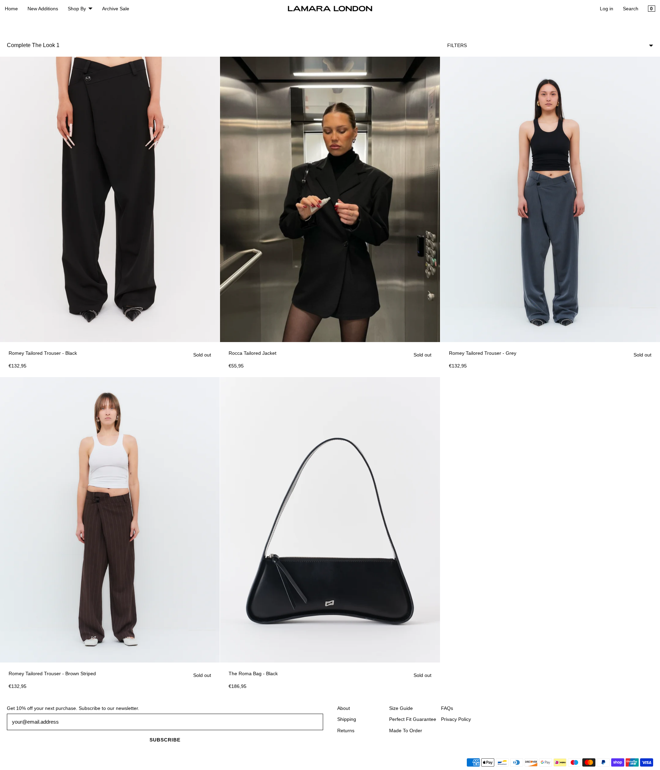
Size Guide (401, 708)
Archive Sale (115, 8)
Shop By (77, 8)
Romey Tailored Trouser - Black (43, 353)
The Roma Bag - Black (253, 673)
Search (630, 8)
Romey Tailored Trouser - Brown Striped (52, 673)
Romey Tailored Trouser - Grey (482, 353)
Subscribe (165, 740)
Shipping (346, 719)
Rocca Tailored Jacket (252, 353)
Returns (345, 730)
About (343, 708)
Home (11, 8)
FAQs (447, 708)
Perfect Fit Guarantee (412, 719)
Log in (606, 8)
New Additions (43, 8)
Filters (457, 45)
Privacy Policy (456, 719)
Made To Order (405, 730)
